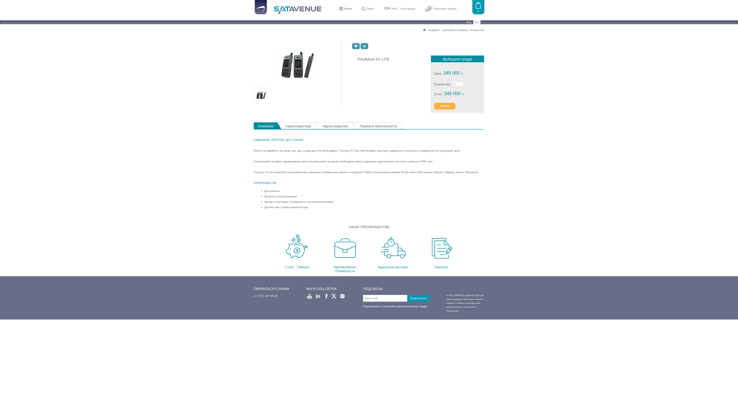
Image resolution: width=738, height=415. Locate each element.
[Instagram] (342, 296)
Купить (445, 106)
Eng (469, 22)
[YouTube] (309, 296)
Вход (394, 8)
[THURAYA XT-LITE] (298, 65)
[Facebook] (326, 296)
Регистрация (408, 8)
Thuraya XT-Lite (477, 30)
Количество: (442, 84)
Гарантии (441, 267)
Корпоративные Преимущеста (345, 269)
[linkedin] (318, 296)
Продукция (434, 30)
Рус (477, 22)
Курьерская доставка (393, 267)
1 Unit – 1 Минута (297, 267)
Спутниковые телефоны (455, 30)
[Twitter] (334, 296)
